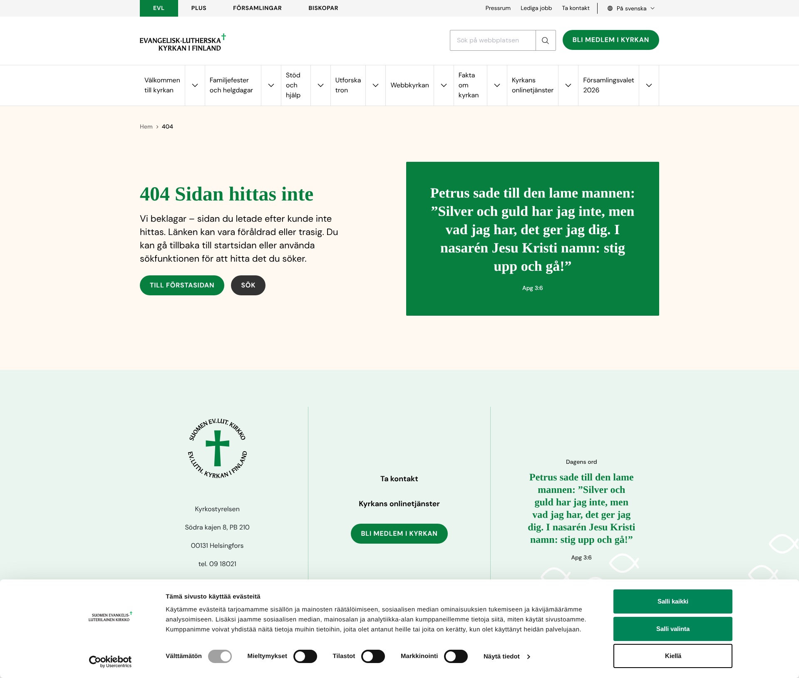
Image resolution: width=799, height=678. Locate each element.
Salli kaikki (673, 601)
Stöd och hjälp (293, 85)
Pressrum (498, 8)
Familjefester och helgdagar (231, 85)
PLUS (198, 8)
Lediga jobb (536, 8)
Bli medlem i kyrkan (611, 39)
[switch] (305, 656)
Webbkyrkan (409, 85)
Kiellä (673, 655)
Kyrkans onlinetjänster (532, 85)
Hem (146, 127)
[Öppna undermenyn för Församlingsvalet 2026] (649, 85)
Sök (248, 285)
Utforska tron (348, 85)
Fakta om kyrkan (469, 85)
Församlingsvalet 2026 (608, 85)
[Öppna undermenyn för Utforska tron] (375, 85)
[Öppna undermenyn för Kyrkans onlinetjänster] (568, 85)
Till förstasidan (182, 285)
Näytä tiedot (502, 656)
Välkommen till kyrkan (162, 85)
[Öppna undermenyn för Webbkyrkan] (444, 85)
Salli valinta (673, 628)
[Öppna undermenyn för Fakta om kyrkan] (497, 85)
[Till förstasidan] (183, 42)
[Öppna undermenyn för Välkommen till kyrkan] (195, 85)
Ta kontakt (576, 8)
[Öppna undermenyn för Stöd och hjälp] (320, 85)
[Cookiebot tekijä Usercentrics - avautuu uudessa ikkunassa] (110, 662)
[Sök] (546, 40)
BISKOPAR (324, 8)
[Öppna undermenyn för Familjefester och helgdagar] (271, 85)
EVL (159, 8)
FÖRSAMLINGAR (257, 8)
